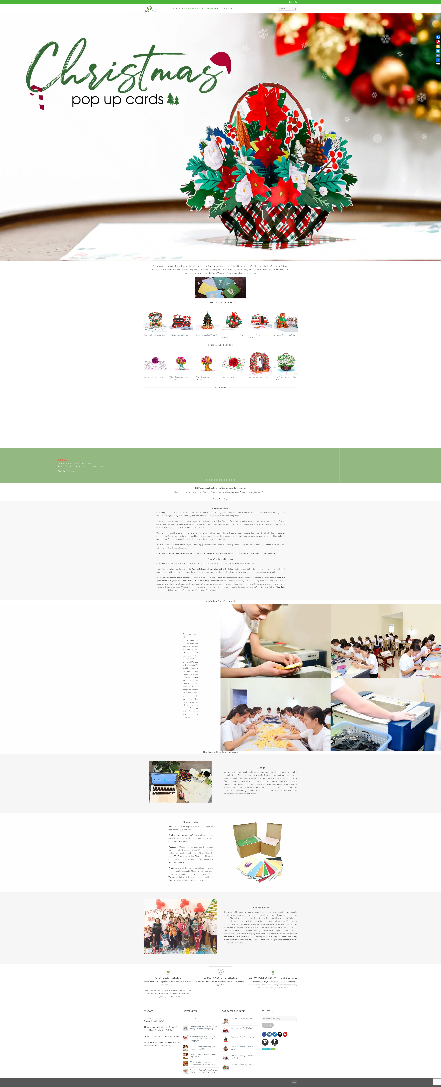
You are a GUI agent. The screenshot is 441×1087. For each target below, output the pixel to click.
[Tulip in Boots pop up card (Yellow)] (207, 363)
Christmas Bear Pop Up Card (284, 335)
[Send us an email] (279, 1034)
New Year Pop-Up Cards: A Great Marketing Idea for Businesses (204, 1071)
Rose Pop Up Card (228, 377)
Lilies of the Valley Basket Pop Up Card (285, 378)
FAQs (225, 9)
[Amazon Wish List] (438, 46)
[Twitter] (438, 51)
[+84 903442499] (296, 2)
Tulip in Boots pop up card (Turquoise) (179, 378)
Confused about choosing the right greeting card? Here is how (279, 433)
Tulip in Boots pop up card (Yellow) (205, 378)
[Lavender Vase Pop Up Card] (155, 363)
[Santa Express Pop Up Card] (181, 320)
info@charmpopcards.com (154, 1018)
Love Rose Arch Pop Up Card (258, 377)
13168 (193, 1019)
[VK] (438, 55)
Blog (230, 9)
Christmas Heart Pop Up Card (154, 335)
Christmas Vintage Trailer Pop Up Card (259, 336)
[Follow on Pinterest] (285, 1034)
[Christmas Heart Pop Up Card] (155, 320)
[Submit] (295, 9)
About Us (173, 9)
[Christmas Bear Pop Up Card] (286, 320)
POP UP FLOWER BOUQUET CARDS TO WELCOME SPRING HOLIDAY (240, 433)
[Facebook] (438, 37)
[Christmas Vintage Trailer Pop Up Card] (259, 320)
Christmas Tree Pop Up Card (206, 335)
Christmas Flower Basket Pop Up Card (232, 336)
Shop (181, 9)
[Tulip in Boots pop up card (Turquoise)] (181, 363)
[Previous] (12, 137)
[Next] (429, 137)
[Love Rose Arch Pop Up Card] (259, 363)
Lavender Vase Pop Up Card (153, 377)
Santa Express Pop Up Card (179, 335)
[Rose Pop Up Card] (233, 363)
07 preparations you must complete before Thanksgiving (202, 1063)
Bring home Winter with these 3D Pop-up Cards (204, 1055)
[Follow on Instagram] (269, 1034)
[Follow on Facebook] (264, 1034)
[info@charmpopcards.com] (290, 2)
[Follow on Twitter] (274, 1034)
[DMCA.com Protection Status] (269, 1049)
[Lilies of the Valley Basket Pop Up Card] (286, 363)
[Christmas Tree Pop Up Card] (207, 320)
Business (217, 9)
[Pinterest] (438, 41)
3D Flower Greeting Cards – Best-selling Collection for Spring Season (200, 433)
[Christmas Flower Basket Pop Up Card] (233, 320)
